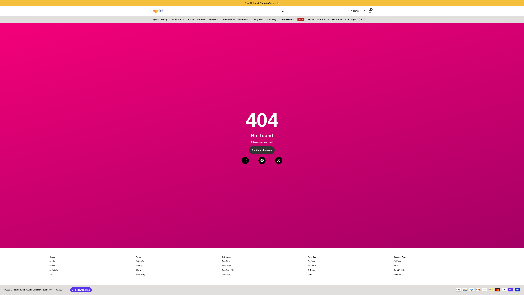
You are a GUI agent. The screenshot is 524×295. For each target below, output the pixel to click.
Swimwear (243, 19)
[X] (278, 160)
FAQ (51, 274)
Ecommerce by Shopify (42, 290)
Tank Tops (397, 261)
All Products (178, 19)
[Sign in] (364, 11)
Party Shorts (312, 265)
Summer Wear (400, 257)
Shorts (396, 265)
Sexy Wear (259, 19)
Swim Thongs (226, 265)
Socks (311, 19)
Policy (138, 257)
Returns (138, 270)
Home (52, 257)
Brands (212, 19)
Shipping (139, 265)
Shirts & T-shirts (399, 270)
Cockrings (350, 19)
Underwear (227, 19)
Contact (52, 265)
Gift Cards (337, 19)
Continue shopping (262, 150)
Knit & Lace (323, 19)
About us (52, 261)
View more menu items (362, 19)
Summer (201, 19)
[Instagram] (245, 160)
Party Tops (311, 261)
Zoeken (283, 11)
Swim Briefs (226, 261)
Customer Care (140, 261)
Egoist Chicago (160, 19)
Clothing (271, 19)
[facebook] (262, 160)
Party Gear (287, 19)
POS (27, 290)
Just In (190, 19)
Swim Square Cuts (228, 270)
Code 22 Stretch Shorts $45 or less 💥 (262, 3)
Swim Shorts (226, 274)
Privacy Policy (140, 274)
